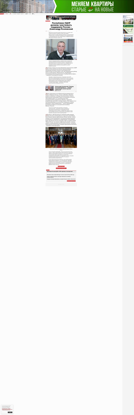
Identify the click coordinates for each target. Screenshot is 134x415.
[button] (133, 13)
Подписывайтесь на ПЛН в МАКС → (61, 168)
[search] (131, 13)
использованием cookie (4, 408)
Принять (10, 412)
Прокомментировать (61, 166)
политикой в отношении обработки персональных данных (7, 408)
